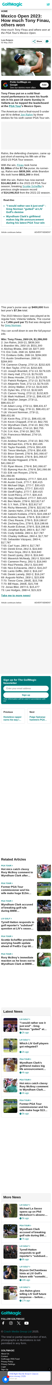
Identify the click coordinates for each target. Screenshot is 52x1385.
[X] (19, 1324)
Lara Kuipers (7, 40)
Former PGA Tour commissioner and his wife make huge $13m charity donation (15, 890)
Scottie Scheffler (32, 186)
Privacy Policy (13, 701)
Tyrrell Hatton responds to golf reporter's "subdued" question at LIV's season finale (17, 925)
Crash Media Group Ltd (18, 1331)
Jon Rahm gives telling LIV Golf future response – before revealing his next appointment (33, 1294)
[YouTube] (27, 1324)
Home (4, 11)
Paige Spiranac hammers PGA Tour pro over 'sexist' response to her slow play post (38, 718)
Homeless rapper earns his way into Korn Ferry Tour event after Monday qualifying (12, 718)
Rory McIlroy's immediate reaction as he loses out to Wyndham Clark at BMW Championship (18, 960)
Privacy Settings (8, 1364)
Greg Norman (13, 325)
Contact (4, 1356)
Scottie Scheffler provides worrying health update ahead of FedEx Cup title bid (17, 943)
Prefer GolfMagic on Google (20, 83)
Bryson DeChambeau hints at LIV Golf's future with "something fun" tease (34, 1273)
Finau (20, 165)
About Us (5, 1354)
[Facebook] (4, 1324)
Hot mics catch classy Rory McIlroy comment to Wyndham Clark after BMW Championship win (17, 872)
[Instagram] (11, 1324)
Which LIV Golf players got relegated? (34, 1045)
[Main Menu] (48, 4)
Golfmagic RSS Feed (10, 1359)
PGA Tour (15, 106)
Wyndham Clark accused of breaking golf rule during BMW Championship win (17, 907)
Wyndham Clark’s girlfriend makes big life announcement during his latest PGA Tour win (25, 219)
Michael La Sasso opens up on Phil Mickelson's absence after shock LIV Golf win (33, 1211)
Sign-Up (4, 1369)
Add (44, 85)
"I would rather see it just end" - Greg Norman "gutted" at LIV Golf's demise (26, 209)
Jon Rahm (27, 114)
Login (3, 1367)
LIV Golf (5, 919)
